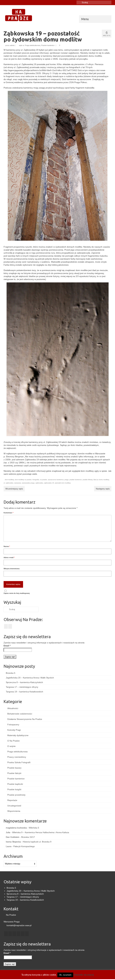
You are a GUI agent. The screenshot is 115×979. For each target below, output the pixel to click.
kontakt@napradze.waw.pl (18, 925)
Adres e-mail (9, 557)
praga (67, 479)
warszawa (17, 483)
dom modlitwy (9, 479)
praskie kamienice (75, 479)
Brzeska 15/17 (28, 837)
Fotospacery (13, 724)
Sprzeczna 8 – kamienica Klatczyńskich (24, 682)
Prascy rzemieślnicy (16, 757)
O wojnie (11, 746)
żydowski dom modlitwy (63, 483)
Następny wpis (103, 488)
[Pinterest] (23, 933)
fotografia (35, 479)
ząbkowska (39, 483)
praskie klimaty (88, 479)
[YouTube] (18, 933)
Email (7, 645)
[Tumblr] (14, 2)
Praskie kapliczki (15, 784)
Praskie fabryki (14, 773)
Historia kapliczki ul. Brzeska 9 (37, 841)
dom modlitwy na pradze (23, 479)
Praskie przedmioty (16, 795)
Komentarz (8, 513)
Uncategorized (14, 805)
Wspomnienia (13, 811)
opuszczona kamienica (56, 479)
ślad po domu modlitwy (101, 479)
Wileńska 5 (34, 828)
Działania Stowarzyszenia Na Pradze (24, 719)
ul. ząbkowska (8, 483)
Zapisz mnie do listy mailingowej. (17, 593)
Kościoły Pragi (14, 730)
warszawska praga (28, 483)
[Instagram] (10, 2)
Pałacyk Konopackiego (24, 846)
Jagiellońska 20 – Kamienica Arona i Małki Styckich (30, 677)
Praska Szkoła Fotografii (18, 762)
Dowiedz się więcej (84, 974)
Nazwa (7, 546)
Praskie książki (14, 789)
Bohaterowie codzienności (19, 714)
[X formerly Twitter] (10, 933)
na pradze (43, 479)
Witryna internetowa (11, 568)
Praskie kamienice (48, 45)
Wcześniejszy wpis (14, 488)
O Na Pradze (13, 741)
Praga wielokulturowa (32, 45)
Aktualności (12, 708)
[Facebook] (6, 2)
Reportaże (12, 800)
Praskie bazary (14, 768)
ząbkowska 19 (49, 483)
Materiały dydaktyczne (17, 735)
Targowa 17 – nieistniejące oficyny (22, 687)
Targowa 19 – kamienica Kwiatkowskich (24, 691)
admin (12, 45)
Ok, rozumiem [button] (65, 975)
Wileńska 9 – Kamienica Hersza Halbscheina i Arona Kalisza (40, 832)
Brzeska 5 (10, 673)
